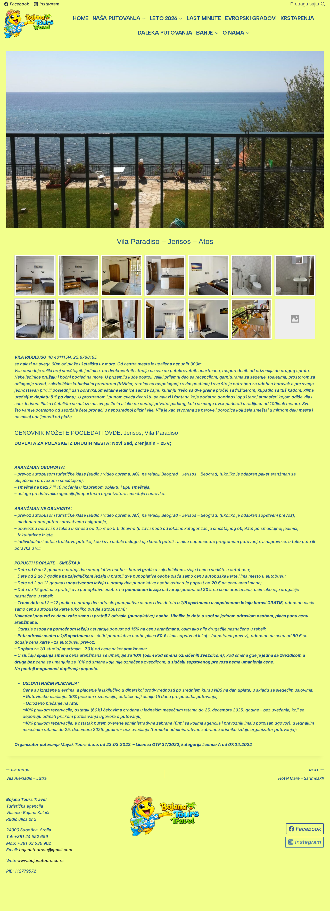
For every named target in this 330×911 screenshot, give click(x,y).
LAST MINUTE (204, 18)
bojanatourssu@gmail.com (45, 849)
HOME (80, 18)
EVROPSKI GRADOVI (250, 18)
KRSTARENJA (297, 18)
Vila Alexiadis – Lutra (26, 774)
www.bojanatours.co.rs (40, 860)
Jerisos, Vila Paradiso (151, 433)
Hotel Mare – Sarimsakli (301, 774)
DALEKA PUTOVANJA (165, 32)
